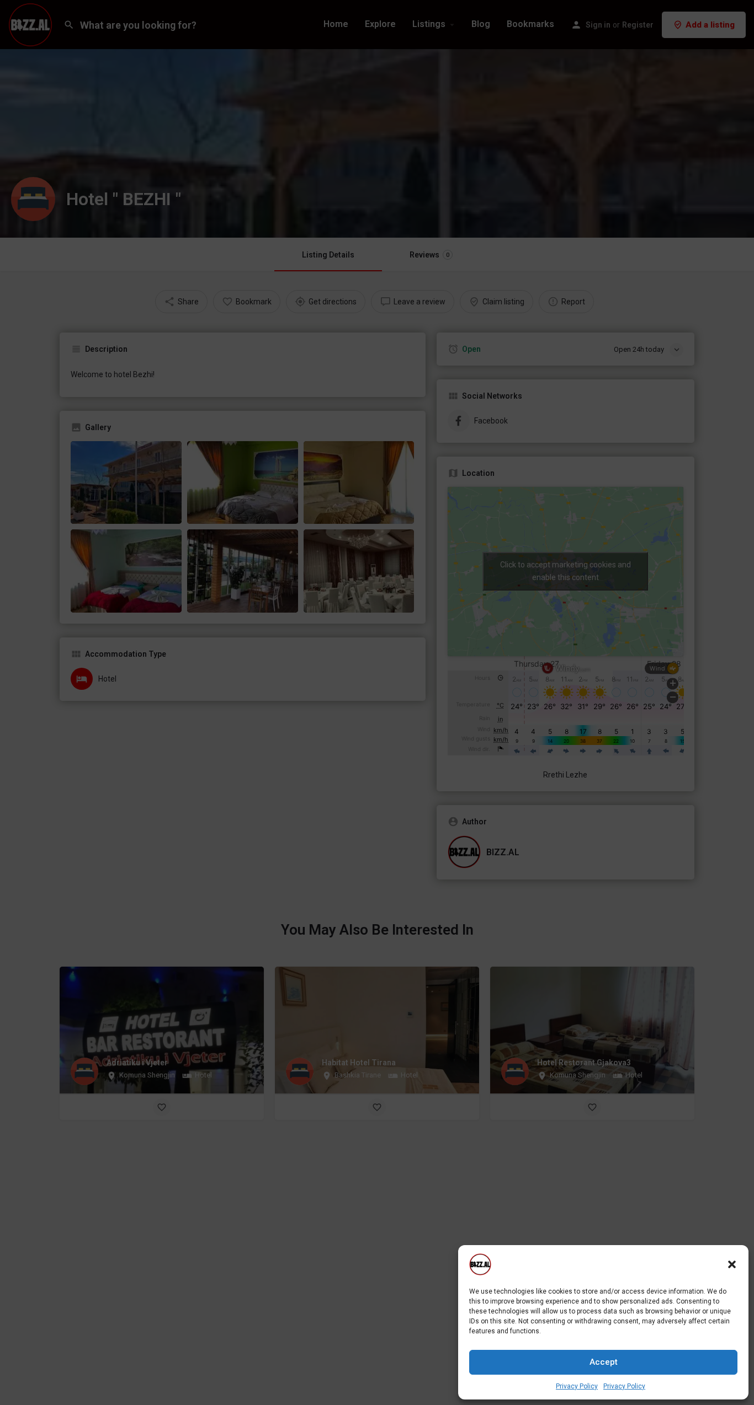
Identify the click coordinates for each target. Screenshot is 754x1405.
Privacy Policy (577, 1386)
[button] (731, 1264)
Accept (604, 1362)
